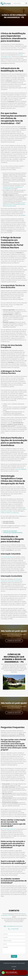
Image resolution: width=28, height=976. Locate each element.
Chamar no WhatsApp (14, 640)
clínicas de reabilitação (20, 469)
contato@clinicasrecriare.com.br (14, 926)
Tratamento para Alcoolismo (10, 531)
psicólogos (11, 187)
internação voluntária (7, 557)
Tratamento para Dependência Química (13, 532)
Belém (24, 215)
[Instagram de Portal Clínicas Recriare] (14, 969)
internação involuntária (14, 581)
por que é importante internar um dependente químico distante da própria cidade (14, 204)
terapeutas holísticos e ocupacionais (10, 512)
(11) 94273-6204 (14, 929)
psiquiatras (5, 187)
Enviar (14, 956)
